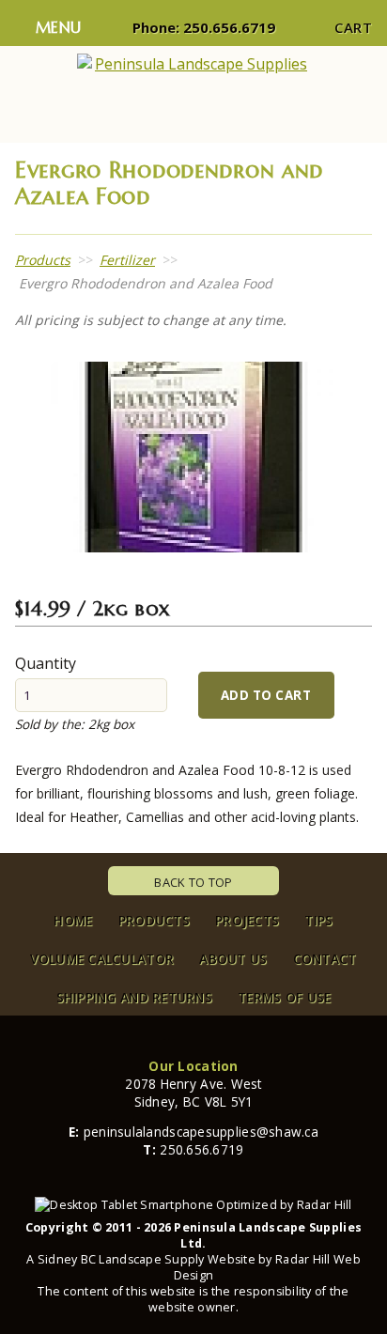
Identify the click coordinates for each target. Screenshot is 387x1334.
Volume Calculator (102, 959)
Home (73, 920)
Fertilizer (127, 260)
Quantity (45, 663)
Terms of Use (284, 997)
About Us (233, 959)
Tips (318, 920)
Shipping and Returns (134, 997)
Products (42, 260)
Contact (325, 959)
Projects (247, 920)
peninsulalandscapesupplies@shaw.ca (201, 1131)
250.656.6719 (229, 27)
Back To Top (193, 882)
